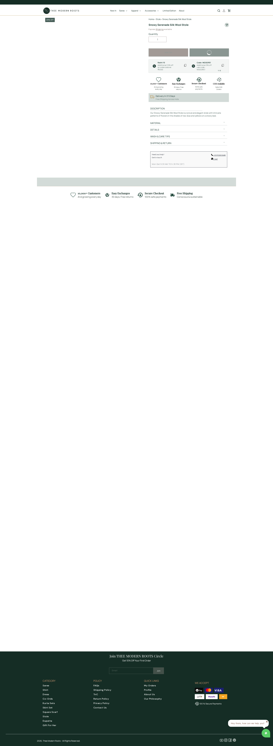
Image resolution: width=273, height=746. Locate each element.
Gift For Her (49, 725)
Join (158, 670)
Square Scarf (50, 712)
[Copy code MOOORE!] (223, 66)
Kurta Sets (49, 703)
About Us (149, 694)
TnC (95, 694)
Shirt (45, 689)
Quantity (153, 34)
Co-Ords (48, 698)
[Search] (219, 10)
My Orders (150, 685)
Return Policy (101, 698)
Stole (46, 716)
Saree (46, 685)
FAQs (96, 685)
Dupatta (47, 720)
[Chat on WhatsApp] (266, 733)
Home (151, 19)
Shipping (160, 29)
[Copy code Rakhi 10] (185, 66)
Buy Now (217, 51)
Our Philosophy (153, 698)
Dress (46, 694)
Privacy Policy (101, 703)
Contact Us (100, 707)
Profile (147, 689)
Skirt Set (48, 707)
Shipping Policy (102, 689)
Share (227, 25)
